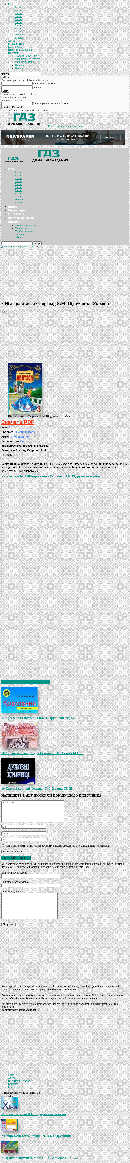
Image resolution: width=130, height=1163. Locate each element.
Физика (19, 64)
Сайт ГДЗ (13, 1074)
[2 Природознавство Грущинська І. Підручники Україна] (65, 1125)
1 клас (18, 7)
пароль (37, 87)
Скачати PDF (17, 422)
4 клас (18, 16)
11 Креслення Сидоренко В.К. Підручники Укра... (38, 718)
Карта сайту (15, 1086)
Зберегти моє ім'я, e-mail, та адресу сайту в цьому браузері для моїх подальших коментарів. (57, 845)
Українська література (27, 58)
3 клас (18, 13)
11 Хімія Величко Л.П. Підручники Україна (33, 1114)
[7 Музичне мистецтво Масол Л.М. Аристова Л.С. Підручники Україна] (65, 1147)
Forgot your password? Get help (18, 94)
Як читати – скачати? (20, 1080)
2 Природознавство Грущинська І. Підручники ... (37, 1136)
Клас (11, 4)
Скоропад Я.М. (20, 436)
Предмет (13, 52)
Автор (11, 40)
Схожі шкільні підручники (25, 682)
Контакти (13, 1083)
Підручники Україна (20, 49)
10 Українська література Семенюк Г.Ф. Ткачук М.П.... (42, 753)
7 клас (18, 25)
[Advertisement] (65, 273)
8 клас (18, 28)
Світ (23, 441)
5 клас (18, 19)
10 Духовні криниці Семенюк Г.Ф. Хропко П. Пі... (37, 788)
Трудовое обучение (26, 55)
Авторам (13, 1077)
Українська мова (24, 61)
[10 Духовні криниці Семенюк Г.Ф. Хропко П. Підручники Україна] (65, 771)
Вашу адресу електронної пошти (51, 103)
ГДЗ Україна (15, 46)
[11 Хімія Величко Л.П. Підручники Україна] (65, 1103)
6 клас (18, 22)
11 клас (19, 37)
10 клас (19, 34)
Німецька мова (25, 432)
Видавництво (16, 43)
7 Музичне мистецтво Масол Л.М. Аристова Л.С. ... (39, 1158)
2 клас (18, 10)
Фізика (19, 68)
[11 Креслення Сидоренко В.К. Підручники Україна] (65, 700)
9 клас (18, 31)
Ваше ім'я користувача (45, 83)
